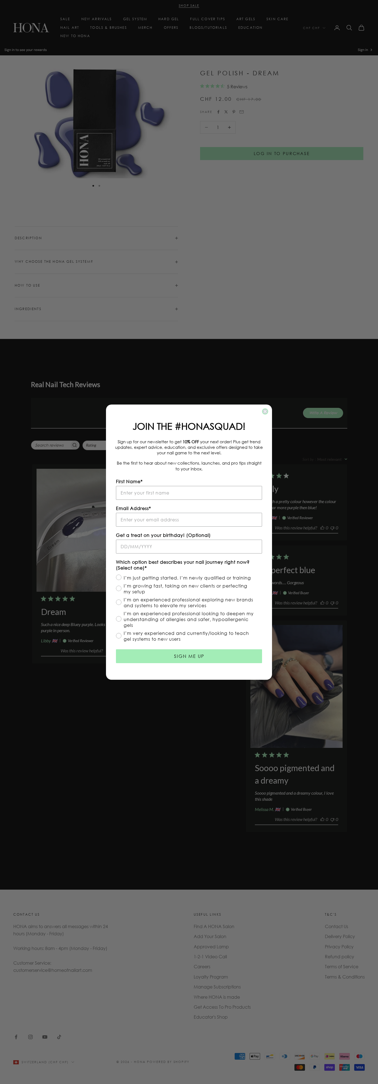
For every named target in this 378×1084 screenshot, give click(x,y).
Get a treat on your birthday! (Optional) (163, 535)
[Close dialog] (265, 411)
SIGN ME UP (189, 656)
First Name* (129, 481)
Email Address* (133, 508)
